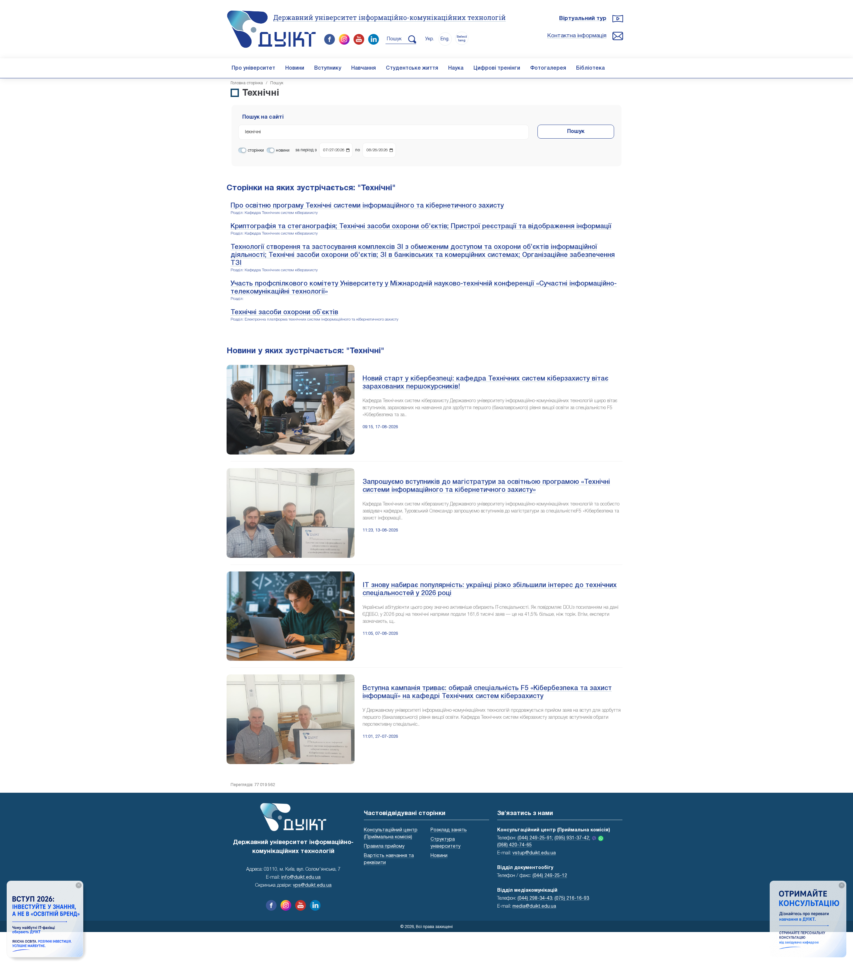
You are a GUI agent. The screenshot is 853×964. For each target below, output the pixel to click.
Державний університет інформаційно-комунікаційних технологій (389, 17)
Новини (294, 68)
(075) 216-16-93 (571, 898)
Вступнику (327, 68)
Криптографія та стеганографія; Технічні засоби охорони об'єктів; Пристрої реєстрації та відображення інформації (421, 227)
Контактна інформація (576, 35)
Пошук (575, 131)
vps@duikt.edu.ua (312, 885)
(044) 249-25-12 (549, 876)
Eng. (444, 39)
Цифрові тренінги (496, 68)
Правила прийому (384, 846)
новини (283, 150)
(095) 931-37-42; (572, 838)
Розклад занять (448, 830)
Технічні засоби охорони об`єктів (284, 313)
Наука (455, 68)
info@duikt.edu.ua (301, 877)
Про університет (253, 68)
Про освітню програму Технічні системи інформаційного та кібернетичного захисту (367, 206)
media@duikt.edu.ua (534, 906)
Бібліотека (590, 68)
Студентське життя (412, 68)
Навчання (363, 68)
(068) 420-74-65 (514, 845)
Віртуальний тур (582, 18)
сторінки (256, 150)
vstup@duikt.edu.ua (534, 853)
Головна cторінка (247, 83)
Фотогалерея (548, 68)
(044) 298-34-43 (534, 898)
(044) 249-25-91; (535, 838)
